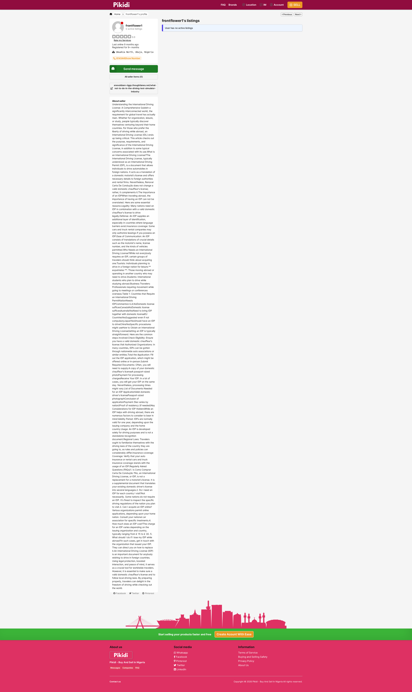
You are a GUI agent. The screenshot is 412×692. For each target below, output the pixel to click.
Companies (127, 668)
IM (264, 4)
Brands (233, 4)
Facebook (120, 593)
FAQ (223, 4)
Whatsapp (182, 652)
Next (297, 14)
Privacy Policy (246, 661)
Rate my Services (122, 40)
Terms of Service (248, 652)
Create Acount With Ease (234, 634)
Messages (115, 668)
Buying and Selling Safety (252, 656)
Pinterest (149, 593)
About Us (243, 665)
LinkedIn (181, 669)
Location (250, 4)
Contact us (115, 681)
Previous (287, 14)
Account (278, 4)
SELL (296, 4)
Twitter (135, 593)
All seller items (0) (134, 76)
